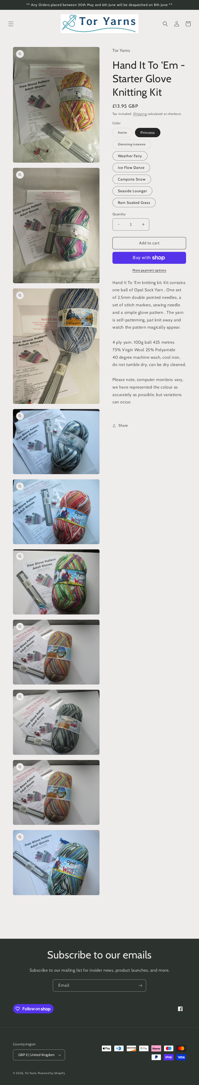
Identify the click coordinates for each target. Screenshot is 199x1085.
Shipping (140, 114)
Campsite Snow (132, 179)
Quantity (119, 214)
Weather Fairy (130, 156)
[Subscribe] (140, 985)
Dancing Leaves (134, 145)
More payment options (149, 270)
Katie (125, 133)
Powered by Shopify (51, 1073)
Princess (147, 132)
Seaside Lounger (132, 191)
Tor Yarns (31, 1073)
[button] (11, 24)
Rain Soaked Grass (134, 202)
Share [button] (123, 425)
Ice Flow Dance (131, 167)
